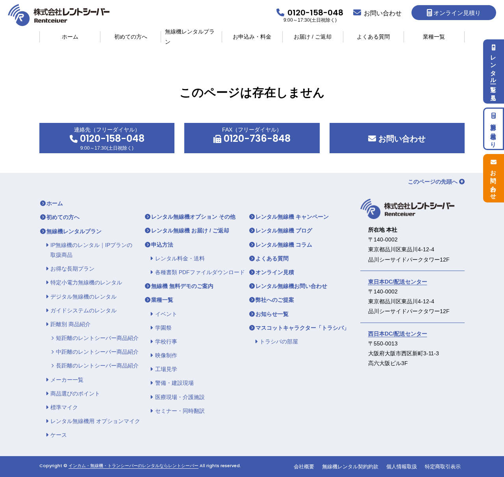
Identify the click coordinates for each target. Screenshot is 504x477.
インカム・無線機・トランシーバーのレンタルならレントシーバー (133, 466)
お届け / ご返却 (313, 36)
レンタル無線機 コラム (284, 244)
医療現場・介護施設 (180, 397)
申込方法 (162, 244)
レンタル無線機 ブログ (284, 230)
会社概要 (304, 467)
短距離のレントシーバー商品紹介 (97, 338)
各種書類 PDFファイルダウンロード (200, 272)
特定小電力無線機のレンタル (86, 282)
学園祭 (163, 328)
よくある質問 (373, 36)
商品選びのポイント (75, 393)
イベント (166, 314)
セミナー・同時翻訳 (180, 411)
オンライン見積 (275, 272)
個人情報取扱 (401, 467)
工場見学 (166, 369)
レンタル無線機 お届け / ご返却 (190, 230)
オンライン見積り (457, 12)
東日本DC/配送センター (397, 281)
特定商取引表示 (443, 467)
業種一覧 (434, 36)
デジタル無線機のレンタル (83, 296)
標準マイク (64, 407)
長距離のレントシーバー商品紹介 (97, 365)
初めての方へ (130, 36)
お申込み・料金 (252, 36)
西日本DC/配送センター (397, 333)
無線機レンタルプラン (190, 37)
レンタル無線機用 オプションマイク (95, 421)
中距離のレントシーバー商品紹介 (97, 352)
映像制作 (166, 355)
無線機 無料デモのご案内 (182, 286)
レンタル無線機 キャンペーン (292, 216)
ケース (58, 435)
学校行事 (166, 341)
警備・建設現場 (174, 383)
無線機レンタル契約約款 (350, 467)
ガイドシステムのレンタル (83, 310)
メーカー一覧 (66, 380)
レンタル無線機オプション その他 (193, 216)
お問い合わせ (401, 138)
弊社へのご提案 (275, 300)
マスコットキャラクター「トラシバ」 (302, 328)
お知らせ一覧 (272, 314)
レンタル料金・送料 (180, 258)
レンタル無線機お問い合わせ (291, 286)
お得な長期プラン (72, 268)
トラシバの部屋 (278, 341)
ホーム (70, 36)
